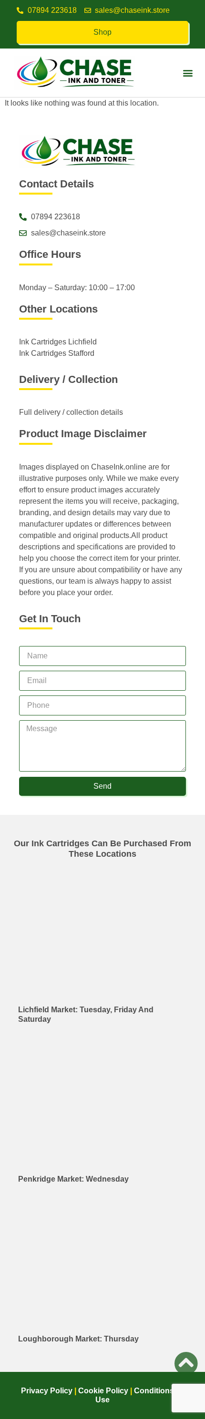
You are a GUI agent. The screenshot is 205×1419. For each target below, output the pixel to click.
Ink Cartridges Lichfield (58, 342)
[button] (187, 73)
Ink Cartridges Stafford (56, 353)
